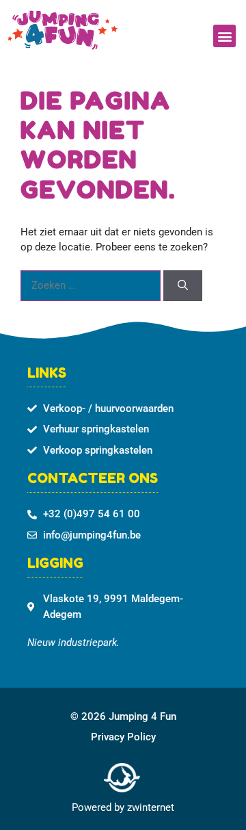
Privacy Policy (123, 737)
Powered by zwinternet (123, 807)
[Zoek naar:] (91, 285)
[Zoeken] (182, 285)
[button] (224, 36)
